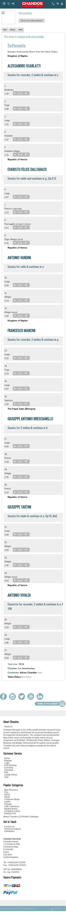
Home (7, 758)
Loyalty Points (10, 775)
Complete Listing (12, 811)
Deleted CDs (10, 813)
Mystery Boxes (11, 809)
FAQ (6, 772)
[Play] (15, 93)
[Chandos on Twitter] (22, 699)
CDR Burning (10, 765)
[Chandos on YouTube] (31, 699)
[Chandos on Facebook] (4, 699)
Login (6, 763)
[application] (22, 94)
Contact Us (9, 826)
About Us (8, 726)
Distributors (9, 831)
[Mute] (26, 93)
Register (8, 760)
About (5, 29)
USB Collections (11, 806)
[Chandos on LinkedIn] (40, 699)
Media (20, 29)
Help (6, 777)
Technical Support (12, 829)
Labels (7, 802)
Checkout (8, 770)
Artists (7, 797)
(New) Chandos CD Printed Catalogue (21, 816)
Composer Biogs (12, 799)
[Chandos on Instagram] (13, 699)
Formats (8, 804)
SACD (7, 794)
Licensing (8, 768)
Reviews (12, 29)
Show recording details (32, 20)
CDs (6, 792)
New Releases (11, 790)
